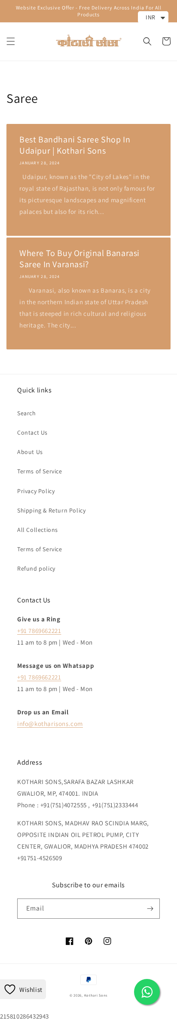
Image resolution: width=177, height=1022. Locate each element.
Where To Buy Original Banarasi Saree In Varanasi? (79, 258)
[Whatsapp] (147, 992)
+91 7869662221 (39, 631)
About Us (30, 452)
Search (26, 413)
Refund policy (36, 568)
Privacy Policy (36, 491)
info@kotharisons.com (50, 723)
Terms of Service (39, 471)
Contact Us (32, 432)
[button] (10, 41)
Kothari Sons (95, 995)
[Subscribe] (149, 908)
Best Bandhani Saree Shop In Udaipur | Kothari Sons (74, 145)
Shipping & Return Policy (51, 510)
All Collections (37, 530)
